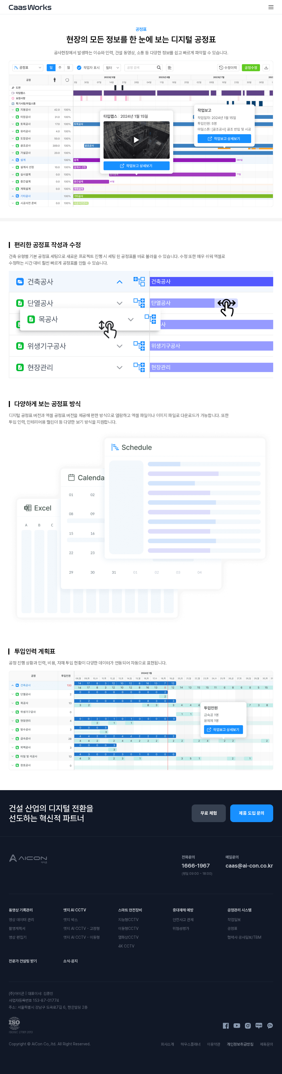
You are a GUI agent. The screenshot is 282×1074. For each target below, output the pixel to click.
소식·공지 (70, 961)
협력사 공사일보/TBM (244, 937)
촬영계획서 (17, 928)
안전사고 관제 (183, 919)
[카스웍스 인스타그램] (248, 1025)
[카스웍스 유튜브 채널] (237, 1025)
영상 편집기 (17, 937)
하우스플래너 (190, 1044)
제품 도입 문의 (251, 813)
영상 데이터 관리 (21, 919)
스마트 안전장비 (130, 910)
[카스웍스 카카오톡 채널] (270, 1025)
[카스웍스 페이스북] (226, 1025)
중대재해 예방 (183, 910)
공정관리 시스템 (239, 910)
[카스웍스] (30, 7)
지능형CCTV (128, 919)
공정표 (232, 928)
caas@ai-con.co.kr (249, 865)
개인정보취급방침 (240, 1044)
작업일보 (234, 919)
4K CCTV (126, 946)
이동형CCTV (128, 928)
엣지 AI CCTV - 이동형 (81, 937)
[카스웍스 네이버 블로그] (259, 1025)
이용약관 (213, 1044)
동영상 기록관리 (21, 910)
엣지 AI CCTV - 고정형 (81, 928)
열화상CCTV (128, 937)
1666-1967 (196, 865)
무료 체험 (208, 813)
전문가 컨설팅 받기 (23, 961)
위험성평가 (181, 928)
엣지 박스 (70, 919)
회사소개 (167, 1044)
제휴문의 (266, 1044)
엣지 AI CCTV (74, 910)
